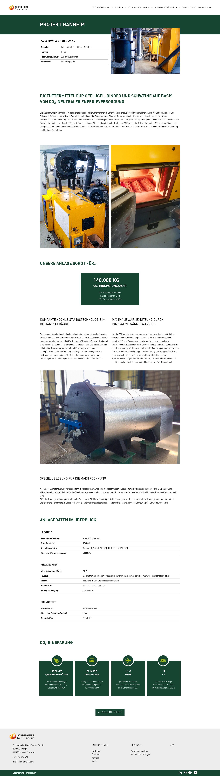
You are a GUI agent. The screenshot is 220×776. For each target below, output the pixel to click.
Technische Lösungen (166, 8)
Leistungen (117, 8)
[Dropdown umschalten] (108, 8)
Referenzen (189, 8)
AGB (172, 745)
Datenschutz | (19, 773)
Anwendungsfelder (139, 8)
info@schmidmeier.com (23, 762)
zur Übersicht (111, 712)
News (94, 762)
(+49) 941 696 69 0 (20, 757)
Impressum (31, 773)
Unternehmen (99, 8)
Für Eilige (96, 751)
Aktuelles (202, 8)
